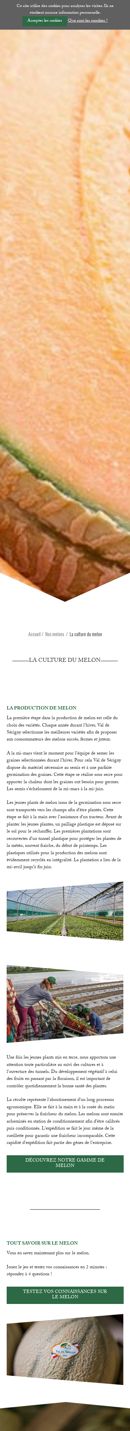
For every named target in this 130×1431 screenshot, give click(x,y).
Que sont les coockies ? (88, 21)
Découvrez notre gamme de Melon (65, 1163)
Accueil (34, 633)
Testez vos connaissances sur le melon (65, 1295)
